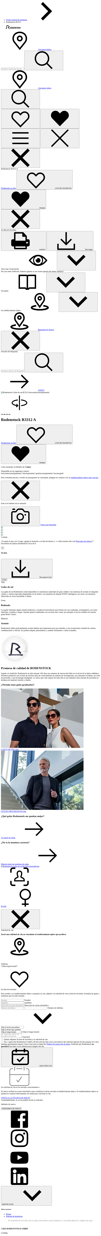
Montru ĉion (8, 1204)
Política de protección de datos (58, 1044)
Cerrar (4, 580)
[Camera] (20, 516)
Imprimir (42, 249)
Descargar (88, 249)
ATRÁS (41, 390)
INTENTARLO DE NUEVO (11, 1109)
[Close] (59, 138)
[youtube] (19, 1166)
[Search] (20, 99)
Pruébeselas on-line (8, 188)
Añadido (42, 463)
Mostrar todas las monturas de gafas (15, 864)
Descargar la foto (45, 577)
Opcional (26, 1037)
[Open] (20, 119)
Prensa (8, 1214)
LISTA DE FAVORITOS (63, 443)
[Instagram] (19, 1147)
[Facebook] (19, 1128)
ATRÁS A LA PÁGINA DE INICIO (15, 1098)
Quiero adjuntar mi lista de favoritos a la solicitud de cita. (26, 1039)
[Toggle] (76, 260)
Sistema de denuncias (14, 1216)
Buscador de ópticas (84, 541)
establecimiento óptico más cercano (84, 478)
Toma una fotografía (48, 525)
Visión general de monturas (16, 20)
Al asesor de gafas (8, 838)
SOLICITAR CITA (45, 1066)
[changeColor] (2, 414)
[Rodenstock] (13, 28)
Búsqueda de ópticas (46, 330)
